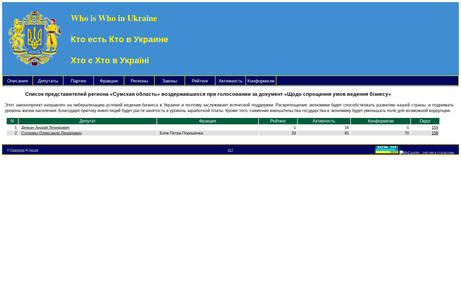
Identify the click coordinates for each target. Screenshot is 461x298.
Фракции (109, 81)
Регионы (139, 81)
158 (435, 133)
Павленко (17, 150)
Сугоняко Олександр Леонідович (51, 133)
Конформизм (261, 81)
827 (230, 150)
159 (435, 127)
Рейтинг (200, 81)
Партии (78, 81)
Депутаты (48, 81)
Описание (17, 81)
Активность (231, 81)
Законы (169, 81)
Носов (33, 150)
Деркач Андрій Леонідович (45, 127)
